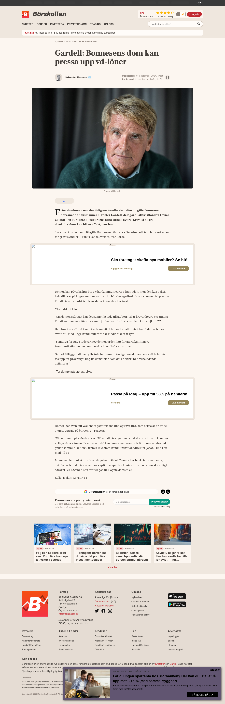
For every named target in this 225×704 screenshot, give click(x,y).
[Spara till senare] (167, 77)
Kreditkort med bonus (105, 644)
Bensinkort (100, 649)
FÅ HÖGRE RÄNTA (202, 694)
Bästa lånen (137, 636)
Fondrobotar (64, 644)
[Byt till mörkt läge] (181, 14)
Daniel (173, 663)
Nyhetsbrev (136, 597)
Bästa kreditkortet (103, 636)
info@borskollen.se (68, 613)
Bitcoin (171, 640)
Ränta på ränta (29, 649)
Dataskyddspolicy (162, 506)
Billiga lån (136, 640)
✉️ (89, 77)
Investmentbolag (66, 640)
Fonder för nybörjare (31, 644)
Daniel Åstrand (102, 601)
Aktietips (62, 636)
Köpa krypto (173, 636)
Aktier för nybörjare (31, 640)
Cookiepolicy (137, 610)
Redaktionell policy (140, 614)
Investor (130, 426)
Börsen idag (27, 636)
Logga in (194, 14)
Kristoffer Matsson (76, 77)
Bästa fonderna (65, 649)
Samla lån (136, 649)
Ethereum (172, 644)
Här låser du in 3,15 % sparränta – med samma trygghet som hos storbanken (70, 32)
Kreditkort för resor (104, 640)
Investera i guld (175, 649)
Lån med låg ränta (140, 644)
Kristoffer (160, 663)
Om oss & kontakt (140, 601)
